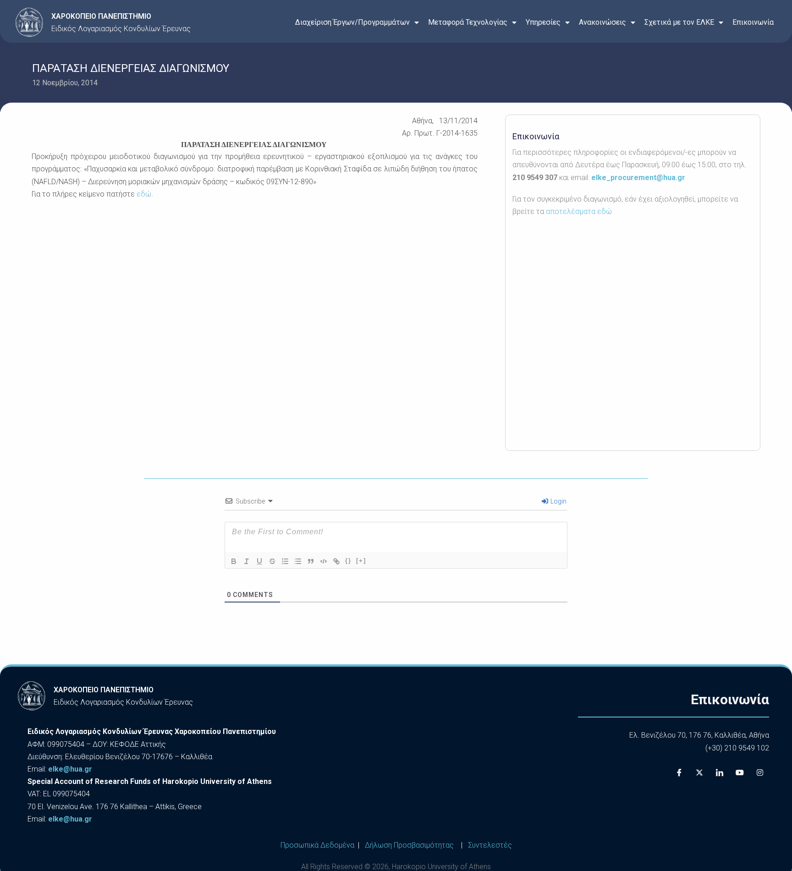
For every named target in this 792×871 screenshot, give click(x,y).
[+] (361, 560)
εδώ (144, 194)
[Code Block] (323, 561)
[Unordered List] (298, 561)
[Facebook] (679, 772)
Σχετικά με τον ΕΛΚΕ (679, 22)
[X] (699, 772)
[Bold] (233, 561)
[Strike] (272, 561)
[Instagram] (760, 772)
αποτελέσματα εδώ (579, 211)
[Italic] (246, 561)
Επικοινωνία (753, 22)
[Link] (336, 561)
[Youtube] (740, 772)
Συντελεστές (490, 845)
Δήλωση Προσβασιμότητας (409, 845)
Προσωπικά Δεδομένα (317, 845)
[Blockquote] (310, 561)
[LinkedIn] (719, 772)
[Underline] (259, 561)
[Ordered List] (285, 561)
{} (348, 560)
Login (557, 501)
